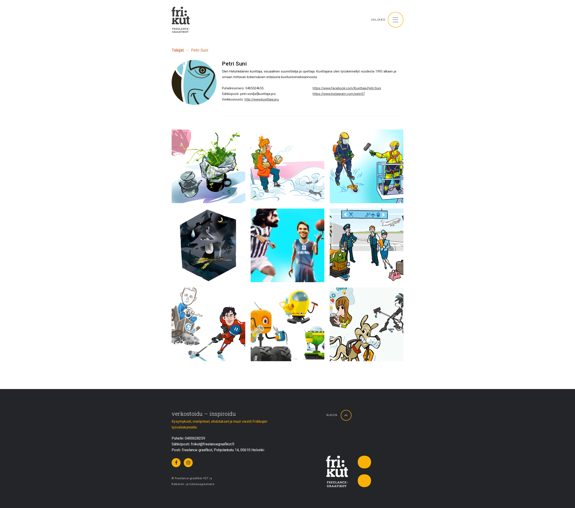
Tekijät (178, 50)
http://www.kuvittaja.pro (262, 99)
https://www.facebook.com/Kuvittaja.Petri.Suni (347, 88)
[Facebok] (176, 462)
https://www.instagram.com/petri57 (339, 94)
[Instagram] (188, 462)
